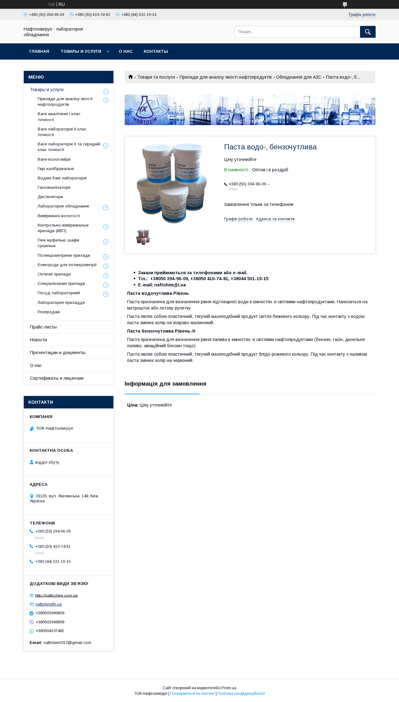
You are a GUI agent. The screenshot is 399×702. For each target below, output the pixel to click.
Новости (38, 339)
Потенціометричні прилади (64, 255)
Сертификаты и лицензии (57, 378)
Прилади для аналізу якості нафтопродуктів (226, 77)
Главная (39, 51)
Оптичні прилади (54, 274)
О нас (125, 51)
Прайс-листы (43, 326)
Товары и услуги (80, 51)
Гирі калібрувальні (56, 168)
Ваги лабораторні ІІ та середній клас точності (69, 147)
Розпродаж (49, 312)
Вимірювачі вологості (59, 215)
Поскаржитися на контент (192, 693)
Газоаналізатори (54, 187)
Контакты (156, 51)
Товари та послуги (156, 77)
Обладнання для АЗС (298, 77)
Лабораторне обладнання (63, 206)
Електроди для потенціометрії (67, 264)
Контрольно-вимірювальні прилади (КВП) (63, 228)
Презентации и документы (57, 352)
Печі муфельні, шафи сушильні (58, 243)
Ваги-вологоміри (54, 159)
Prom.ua (229, 688)
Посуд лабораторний (59, 292)
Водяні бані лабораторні (62, 178)
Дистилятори (50, 196)
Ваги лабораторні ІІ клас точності (62, 132)
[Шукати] (368, 32)
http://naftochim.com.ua (56, 595)
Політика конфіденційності (241, 693)
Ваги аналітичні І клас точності (59, 116)
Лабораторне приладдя (61, 302)
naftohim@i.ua (49, 604)
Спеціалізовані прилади (61, 283)
